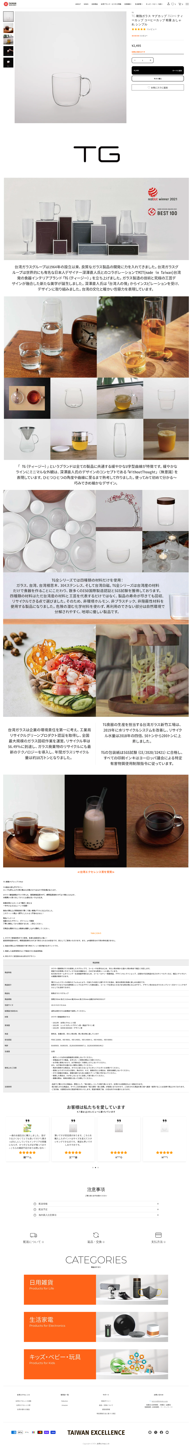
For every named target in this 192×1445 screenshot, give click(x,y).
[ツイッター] (156, 1432)
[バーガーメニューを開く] (187, 4)
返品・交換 (95, 1242)
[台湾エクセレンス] (10, 4)
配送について (32, 1242)
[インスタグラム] (150, 1432)
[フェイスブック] (161, 1432)
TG (133, 12)
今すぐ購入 (158, 78)
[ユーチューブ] (167, 1432)
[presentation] (70, 67)
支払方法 (157, 1242)
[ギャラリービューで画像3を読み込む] (8, 40)
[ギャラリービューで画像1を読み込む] (8, 17)
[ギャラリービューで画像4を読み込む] (8, 51)
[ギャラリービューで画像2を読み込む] (8, 28)
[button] (180, 4)
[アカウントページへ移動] (168, 5)
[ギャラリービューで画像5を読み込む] (8, 63)
